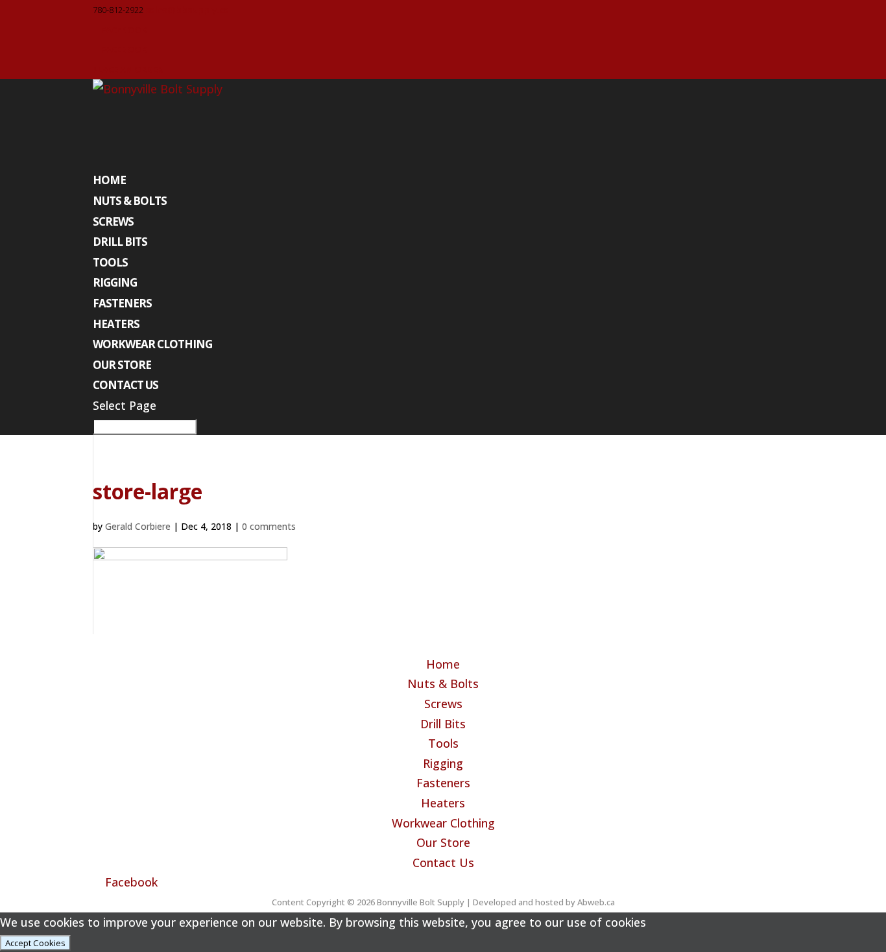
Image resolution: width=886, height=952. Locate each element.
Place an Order (128, 69)
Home (109, 180)
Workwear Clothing (152, 344)
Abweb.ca (596, 902)
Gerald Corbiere (138, 526)
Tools (110, 262)
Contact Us (125, 384)
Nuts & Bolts (130, 200)
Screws (113, 221)
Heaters (116, 323)
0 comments (269, 526)
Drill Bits (120, 241)
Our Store (122, 364)
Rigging (115, 282)
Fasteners (122, 303)
